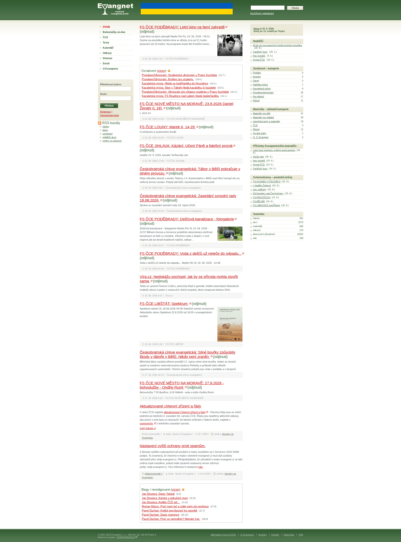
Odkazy (107, 53)
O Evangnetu (110, 68)
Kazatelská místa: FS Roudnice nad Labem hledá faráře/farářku (180, 96)
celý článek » (147, 428)
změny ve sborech (112, 141)
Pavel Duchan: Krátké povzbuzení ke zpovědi (169, 510)
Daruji (256, 80)
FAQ (301, 534)
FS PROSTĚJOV (261, 197)
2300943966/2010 (126, 537)
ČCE (105, 37)
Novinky (262, 534)
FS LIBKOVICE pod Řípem (266, 205)
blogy (105, 130)
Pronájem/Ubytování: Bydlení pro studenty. (168, 79)
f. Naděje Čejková (262, 185)
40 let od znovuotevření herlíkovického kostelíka (277, 45)
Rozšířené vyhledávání (262, 13)
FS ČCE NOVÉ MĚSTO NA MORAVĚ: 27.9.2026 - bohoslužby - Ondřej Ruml (182, 385)
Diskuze (107, 58)
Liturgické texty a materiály (266, 121)
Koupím (257, 76)
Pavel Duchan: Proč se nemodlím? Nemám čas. (171, 519)
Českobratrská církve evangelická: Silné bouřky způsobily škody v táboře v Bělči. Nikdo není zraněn (187, 354)
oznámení (108, 133)
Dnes (256, 28)
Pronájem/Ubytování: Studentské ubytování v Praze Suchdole (179, 75)
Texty (106, 42)
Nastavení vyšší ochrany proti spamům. (173, 446)
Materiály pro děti (261, 113)
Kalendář (108, 47)
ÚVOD (106, 26)
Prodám (257, 72)
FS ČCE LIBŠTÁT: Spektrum (164, 304)
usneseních (147, 423)
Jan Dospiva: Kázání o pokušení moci (165, 498)
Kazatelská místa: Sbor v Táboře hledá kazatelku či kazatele (179, 87)
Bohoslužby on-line (114, 32)
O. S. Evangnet (260, 137)
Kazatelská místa (261, 88)
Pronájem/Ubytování (263, 92)
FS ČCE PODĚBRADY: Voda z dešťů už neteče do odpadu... (190, 253)
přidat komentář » (153, 473)
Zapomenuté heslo (109, 115)
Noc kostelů (259, 56)
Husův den (258, 156)
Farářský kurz (260, 52)
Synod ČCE (259, 59)
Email (106, 63)
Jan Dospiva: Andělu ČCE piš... (161, 502)
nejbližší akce (109, 137)
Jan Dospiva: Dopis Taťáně (158, 493)
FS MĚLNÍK (259, 201)
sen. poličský (259, 189)
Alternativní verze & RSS (223, 534)
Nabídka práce (260, 84)
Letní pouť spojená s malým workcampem (274, 150)
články (106, 126)
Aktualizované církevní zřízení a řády (170, 406)
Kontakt (275, 534)
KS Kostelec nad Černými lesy (268, 193)
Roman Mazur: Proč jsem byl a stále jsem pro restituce (175, 506)
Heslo (103, 94)
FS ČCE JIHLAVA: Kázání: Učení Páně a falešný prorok (186, 146)
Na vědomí (258, 96)
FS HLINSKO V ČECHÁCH (266, 181)
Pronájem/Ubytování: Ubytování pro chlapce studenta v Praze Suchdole (185, 91)
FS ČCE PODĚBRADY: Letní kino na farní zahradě (182, 27)
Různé (256, 100)
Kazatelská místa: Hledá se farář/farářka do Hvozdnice (175, 83)
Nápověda (289, 534)
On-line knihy (259, 133)
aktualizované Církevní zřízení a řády (185, 412)
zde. (200, 467)
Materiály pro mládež (263, 117)
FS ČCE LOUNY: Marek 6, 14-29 (168, 127)
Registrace (105, 111)
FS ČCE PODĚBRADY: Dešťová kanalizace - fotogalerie (187, 219)
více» (161, 70)
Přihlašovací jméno (110, 84)
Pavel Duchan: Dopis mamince (160, 514)
